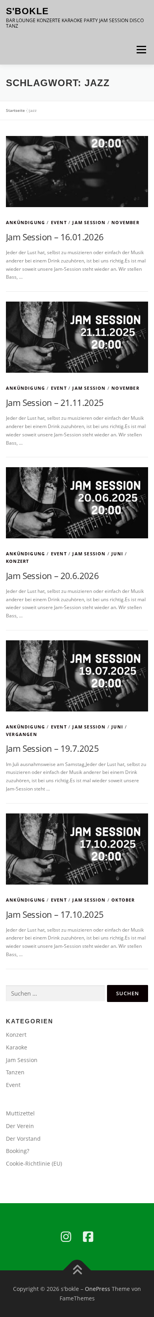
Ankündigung (25, 222)
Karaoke (16, 1047)
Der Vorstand (23, 1138)
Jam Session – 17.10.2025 (55, 914)
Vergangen (21, 734)
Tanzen (15, 1072)
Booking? (17, 1151)
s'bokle (27, 11)
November (125, 222)
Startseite (15, 110)
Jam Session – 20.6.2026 (52, 575)
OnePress (97, 1288)
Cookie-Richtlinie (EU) (34, 1163)
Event (59, 222)
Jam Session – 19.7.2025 (52, 748)
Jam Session (88, 222)
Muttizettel (20, 1113)
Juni (117, 554)
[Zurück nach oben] (77, 1271)
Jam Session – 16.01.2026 (55, 237)
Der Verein (20, 1126)
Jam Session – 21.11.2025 (55, 402)
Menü (140, 49)
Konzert (17, 561)
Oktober (123, 900)
